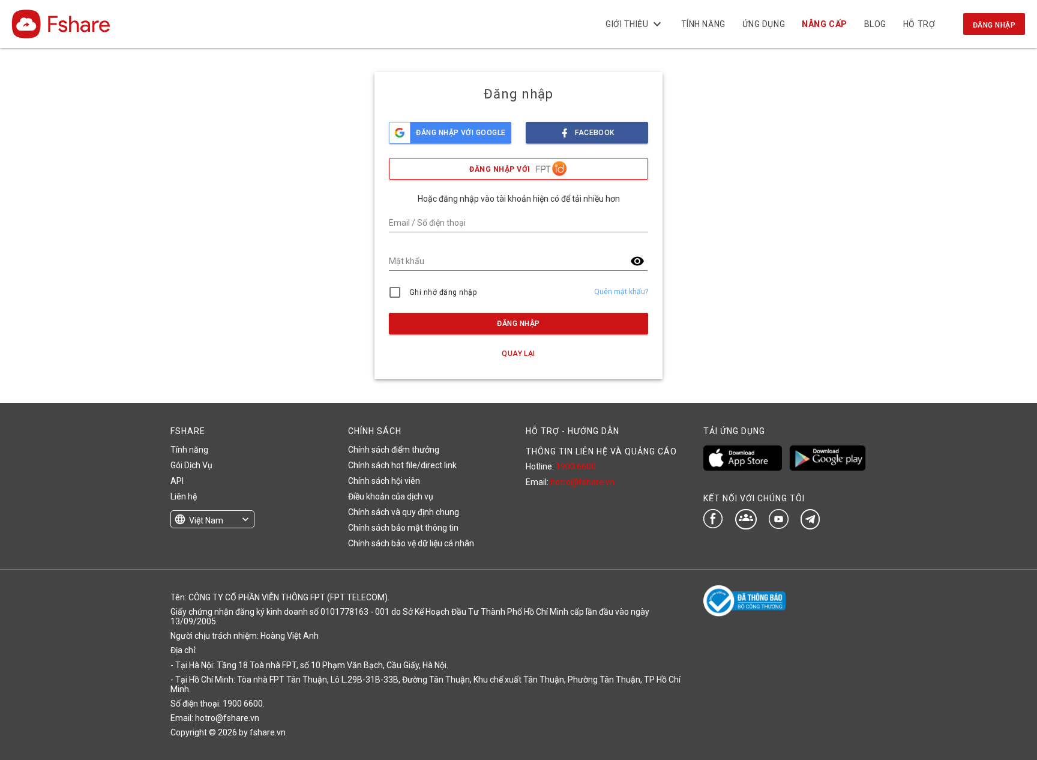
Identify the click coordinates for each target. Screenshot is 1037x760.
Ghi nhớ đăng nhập (443, 292)
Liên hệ (183, 496)
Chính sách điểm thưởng (393, 449)
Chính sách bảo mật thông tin (403, 527)
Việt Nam (206, 520)
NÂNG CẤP (824, 24)
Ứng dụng (763, 24)
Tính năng (703, 24)
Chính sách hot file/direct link (402, 465)
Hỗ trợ (919, 24)
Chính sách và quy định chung (403, 512)
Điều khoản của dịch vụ (390, 496)
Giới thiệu (635, 24)
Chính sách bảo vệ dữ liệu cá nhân (411, 543)
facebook (595, 132)
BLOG (875, 24)
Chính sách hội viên (384, 481)
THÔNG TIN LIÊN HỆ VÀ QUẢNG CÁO (601, 451)
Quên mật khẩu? (621, 292)
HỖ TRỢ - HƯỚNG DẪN (572, 431)
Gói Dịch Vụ (191, 465)
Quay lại (518, 353)
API (177, 481)
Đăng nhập (994, 25)
